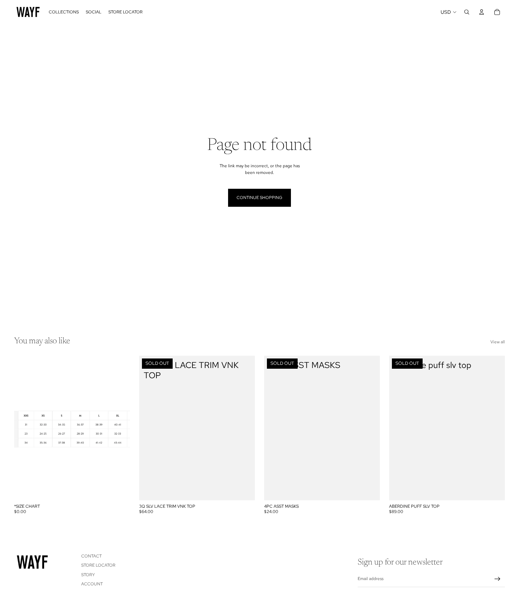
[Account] (481, 12)
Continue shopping (259, 197)
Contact (91, 556)
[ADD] (119, 489)
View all (497, 342)
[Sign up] (497, 579)
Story (88, 575)
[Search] (467, 12)
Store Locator (98, 565)
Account (92, 584)
